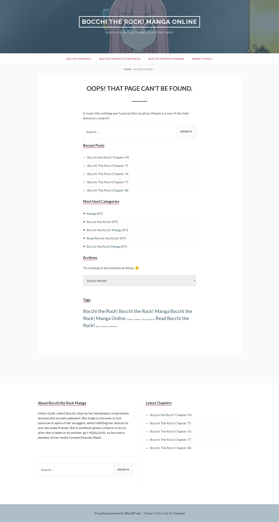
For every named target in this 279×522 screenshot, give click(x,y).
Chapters (137, 319)
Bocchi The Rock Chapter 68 (108, 190)
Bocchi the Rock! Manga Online (139, 21)
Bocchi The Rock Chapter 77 (108, 182)
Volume (99, 326)
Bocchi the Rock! (79, 58)
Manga (91, 213)
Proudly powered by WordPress (117, 513)
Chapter (129, 319)
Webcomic (114, 326)
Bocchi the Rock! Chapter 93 (119, 58)
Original (151, 319)
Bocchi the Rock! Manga (166, 58)
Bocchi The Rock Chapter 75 (108, 165)
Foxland (179, 513)
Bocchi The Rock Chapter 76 (108, 174)
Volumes (105, 326)
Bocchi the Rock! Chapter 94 (108, 157)
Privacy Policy (202, 58)
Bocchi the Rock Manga (104, 246)
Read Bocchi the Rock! (103, 238)
